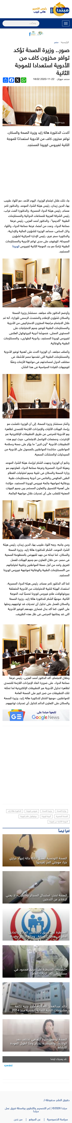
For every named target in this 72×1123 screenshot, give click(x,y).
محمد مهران (63, 79)
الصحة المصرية (62, 816)
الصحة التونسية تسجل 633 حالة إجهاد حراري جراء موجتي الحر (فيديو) (38, 860)
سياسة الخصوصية (58, 1119)
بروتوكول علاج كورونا (28, 816)
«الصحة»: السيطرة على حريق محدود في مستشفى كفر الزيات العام (40, 972)
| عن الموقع (38, 1119)
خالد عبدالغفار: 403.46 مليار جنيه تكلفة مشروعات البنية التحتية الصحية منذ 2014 (39, 1009)
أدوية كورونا (46, 816)
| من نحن (21, 1119)
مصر (56, 42)
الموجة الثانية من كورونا (58, 822)
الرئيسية (65, 42)
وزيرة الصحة (47, 811)
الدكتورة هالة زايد (14, 811)
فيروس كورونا (31, 811)
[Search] (4, 21)
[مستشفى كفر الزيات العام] (36, 961)
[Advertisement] (36, 765)
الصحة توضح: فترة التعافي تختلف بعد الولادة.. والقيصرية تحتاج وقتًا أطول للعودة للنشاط (38, 1044)
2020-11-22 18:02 (43, 79)
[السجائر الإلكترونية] (36, 887)
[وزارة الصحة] (36, 924)
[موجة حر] (36, 850)
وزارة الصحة (61, 811)
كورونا (15, 246)
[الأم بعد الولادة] (36, 1035)
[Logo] (37, 9)
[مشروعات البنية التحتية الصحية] (36, 998)
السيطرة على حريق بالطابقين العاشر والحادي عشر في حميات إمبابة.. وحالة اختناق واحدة (38, 935)
